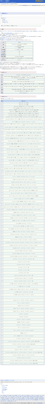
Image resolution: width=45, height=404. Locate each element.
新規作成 (35, 5)
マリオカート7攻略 (18, 398)
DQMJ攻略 (41, 396)
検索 (26, 5)
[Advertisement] (22, 8)
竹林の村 (18, 31)
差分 (37, 5)
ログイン (43, 5)
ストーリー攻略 (4, 387)
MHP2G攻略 (23, 398)
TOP (1, 15)
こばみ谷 (9, 35)
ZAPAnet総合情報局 (3, 3)
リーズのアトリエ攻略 (18, 396)
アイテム (2, 51)
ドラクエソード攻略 (16, 397)
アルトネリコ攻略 (36, 395)
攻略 (4, 19)
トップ (20, 5)
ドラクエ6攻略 (22, 397)
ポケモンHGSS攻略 (3, 395)
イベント (5, 31)
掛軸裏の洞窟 (9, 33)
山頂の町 (5, 33)
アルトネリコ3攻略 (4, 396)
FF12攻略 (40, 397)
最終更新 (24, 5)
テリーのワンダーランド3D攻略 (9, 397)
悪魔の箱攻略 (36, 398)
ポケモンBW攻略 (9, 395)
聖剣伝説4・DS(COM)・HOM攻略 (34, 396)
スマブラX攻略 (24, 396)
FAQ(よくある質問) (5, 385)
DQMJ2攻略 (2, 397)
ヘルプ (29, 5)
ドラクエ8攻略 (31, 397)
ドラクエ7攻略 (27, 397)
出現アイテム (6, 20)
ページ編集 (32, 5)
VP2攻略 (27, 396)
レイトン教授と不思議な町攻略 (29, 398)
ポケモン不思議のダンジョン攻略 (28, 395)
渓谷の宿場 (30, 36)
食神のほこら (4, 13)
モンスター (7, 37)
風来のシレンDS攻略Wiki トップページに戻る (7, 380)
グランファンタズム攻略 (11, 396)
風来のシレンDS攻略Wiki (4, 0)
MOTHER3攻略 (6, 398)
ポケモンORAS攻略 (14, 395)
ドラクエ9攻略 (36, 397)
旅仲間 (6, 34)
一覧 (22, 5)
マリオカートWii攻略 (12, 398)
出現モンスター (6, 22)
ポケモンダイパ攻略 (20, 395)
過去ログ (40, 5)
